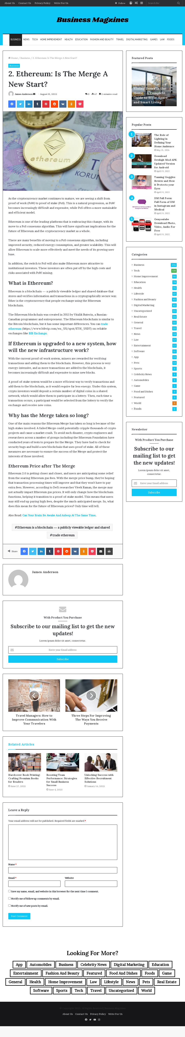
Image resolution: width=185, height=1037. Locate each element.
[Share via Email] (100, 551)
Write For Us (61, 3)
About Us (10, 3)
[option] (154, 86)
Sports (138, 368)
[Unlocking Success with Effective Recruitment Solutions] (101, 762)
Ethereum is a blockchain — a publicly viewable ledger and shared (63, 527)
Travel (120, 39)
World (137, 403)
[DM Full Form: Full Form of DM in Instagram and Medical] (142, 203)
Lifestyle (139, 293)
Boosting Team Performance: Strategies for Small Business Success (61, 780)
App (136, 357)
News (26, 39)
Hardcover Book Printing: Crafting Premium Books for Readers (24, 778)
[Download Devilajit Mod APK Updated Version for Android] (142, 161)
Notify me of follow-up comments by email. (35, 898)
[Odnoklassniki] (71, 104)
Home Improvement (51, 39)
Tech (35, 39)
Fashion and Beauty (101, 39)
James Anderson (24, 94)
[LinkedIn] (29, 104)
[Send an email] (34, 94)
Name (12, 864)
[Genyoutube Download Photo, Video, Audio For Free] (142, 224)
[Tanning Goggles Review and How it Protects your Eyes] (142, 182)
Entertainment (142, 345)
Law (162, 39)
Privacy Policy (42, 3)
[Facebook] (12, 104)
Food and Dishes (143, 391)
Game (137, 385)
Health (69, 39)
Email (12, 877)
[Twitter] (20, 104)
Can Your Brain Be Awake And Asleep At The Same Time (59, 515)
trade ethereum (63, 535)
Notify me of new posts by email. (29, 905)
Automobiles (141, 380)
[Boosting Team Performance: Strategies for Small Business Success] (62, 762)
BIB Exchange (38, 333)
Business (16, 39)
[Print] (109, 551)
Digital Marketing (137, 39)
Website (69, 877)
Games (154, 39)
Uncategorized (143, 310)
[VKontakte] (62, 104)
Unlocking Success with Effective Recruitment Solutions (99, 778)
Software (139, 351)
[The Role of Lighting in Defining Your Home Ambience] (142, 140)
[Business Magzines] (92, 20)
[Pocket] (79, 104)
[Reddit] (54, 104)
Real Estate (140, 316)
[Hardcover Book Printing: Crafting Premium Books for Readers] (24, 762)
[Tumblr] (37, 104)
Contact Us (24, 3)
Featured (139, 397)
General (138, 322)
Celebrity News (143, 374)
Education (81, 39)
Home (14, 58)
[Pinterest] (46, 104)
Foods (170, 39)
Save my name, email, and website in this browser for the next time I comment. (55, 891)
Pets (136, 362)
